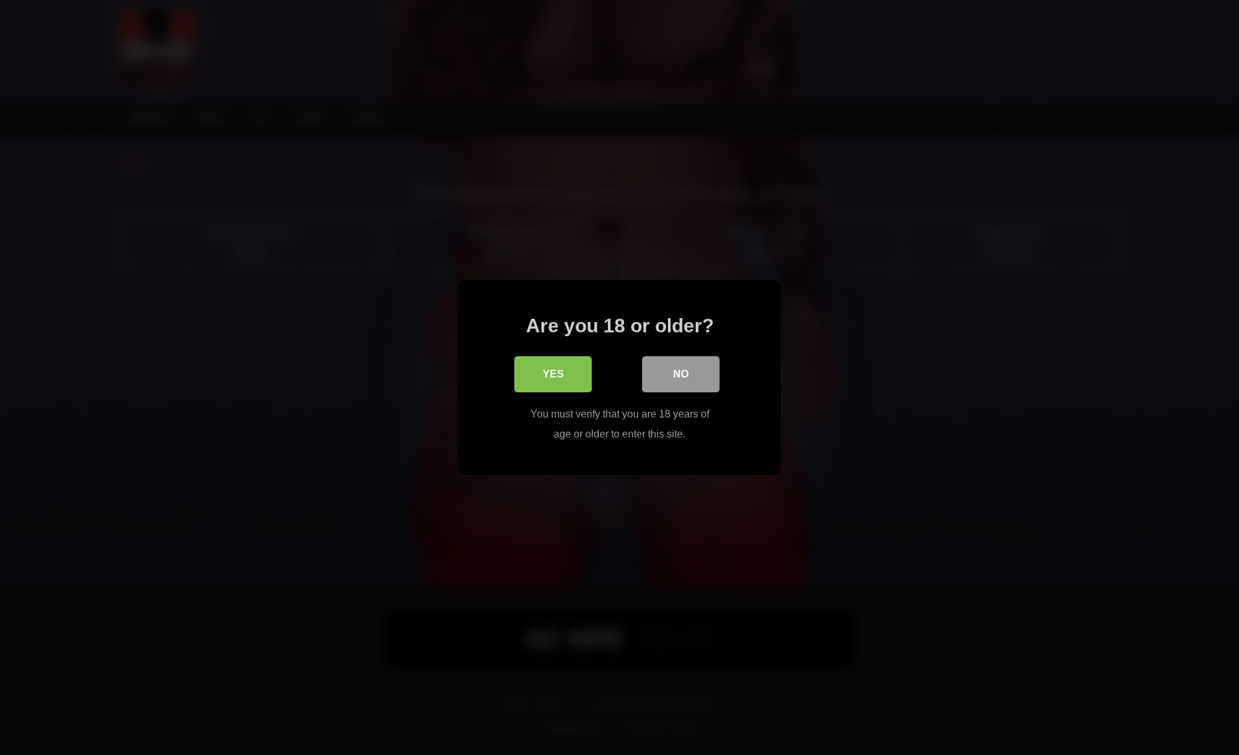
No (681, 373)
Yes (553, 373)
